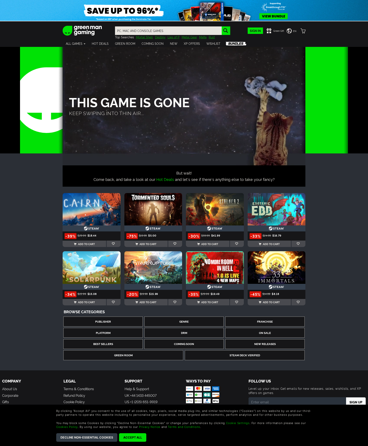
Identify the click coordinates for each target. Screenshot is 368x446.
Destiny (160, 37)
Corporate (10, 395)
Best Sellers (103, 344)
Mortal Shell (144, 37)
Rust (212, 37)
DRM (184, 333)
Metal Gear (189, 37)
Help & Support (137, 388)
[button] (76, 43)
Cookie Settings (238, 423)
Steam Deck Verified (245, 355)
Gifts (5, 401)
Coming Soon (184, 344)
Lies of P (174, 37)
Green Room (123, 355)
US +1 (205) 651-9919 (141, 401)
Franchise (265, 321)
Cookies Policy (67, 427)
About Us (9, 388)
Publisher (103, 321)
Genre (184, 321)
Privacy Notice (149, 427)
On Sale (265, 333)
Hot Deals (165, 179)
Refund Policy (74, 395)
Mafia (203, 37)
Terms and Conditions (184, 427)
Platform (103, 333)
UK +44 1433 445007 (141, 395)
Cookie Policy (74, 401)
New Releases (265, 344)
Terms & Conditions (78, 388)
